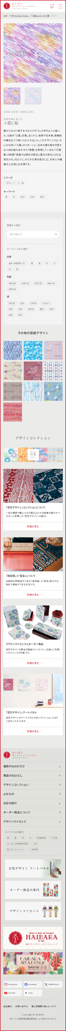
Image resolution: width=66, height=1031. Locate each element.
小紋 (35, 843)
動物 (42, 309)
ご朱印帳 (33, 849)
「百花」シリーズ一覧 (40, 15)
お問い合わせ (21, 1006)
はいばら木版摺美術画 (17, 843)
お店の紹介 (10, 803)
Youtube (11, 993)
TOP (5, 15)
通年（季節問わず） (17, 263)
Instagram (12, 984)
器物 (11, 314)
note (30, 993)
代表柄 (33, 303)
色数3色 (38, 283)
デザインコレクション (20, 15)
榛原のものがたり (14, 766)
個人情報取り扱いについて (43, 1006)
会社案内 (7, 1006)
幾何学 (31, 309)
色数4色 (51, 283)
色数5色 (12, 289)
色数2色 (25, 283)
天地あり (46, 303)
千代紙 (54, 837)
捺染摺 (12, 303)
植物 (51, 309)
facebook (32, 984)
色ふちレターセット (15, 849)
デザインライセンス (14, 821)
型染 (22, 196)
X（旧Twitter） (53, 984)
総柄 (32, 196)
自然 (42, 196)
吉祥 (20, 309)
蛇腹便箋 (41, 837)
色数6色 (12, 283)
